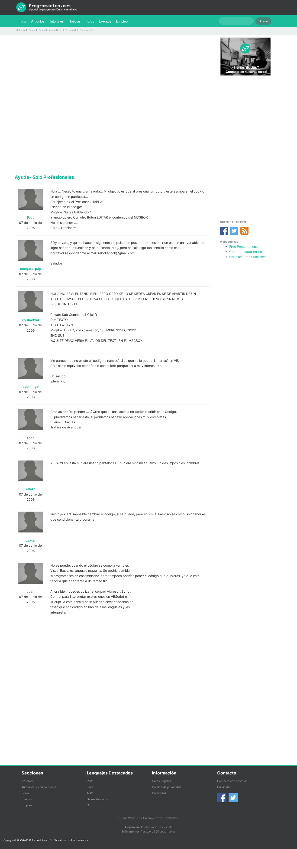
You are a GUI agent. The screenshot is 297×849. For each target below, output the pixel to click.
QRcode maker (165, 831)
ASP (90, 793)
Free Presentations (243, 246)
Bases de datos (97, 799)
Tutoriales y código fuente (39, 787)
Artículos (38, 21)
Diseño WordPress (130, 818)
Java (90, 787)
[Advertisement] (112, 70)
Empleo (122, 21)
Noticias (74, 21)
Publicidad (159, 793)
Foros (89, 21)
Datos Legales (161, 781)
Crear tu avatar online (245, 252)
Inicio (22, 21)
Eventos (105, 21)
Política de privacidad (166, 787)
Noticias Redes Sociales (247, 257)
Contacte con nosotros (232, 781)
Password (147, 831)
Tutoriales (57, 20)
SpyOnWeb (171, 818)
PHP (90, 781)
